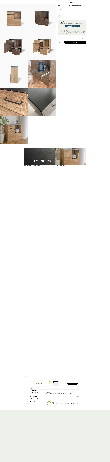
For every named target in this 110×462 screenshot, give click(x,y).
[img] (48, 396)
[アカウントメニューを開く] (83, 2)
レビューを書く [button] (72, 383)
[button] (82, 38)
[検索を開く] (81, 2)
